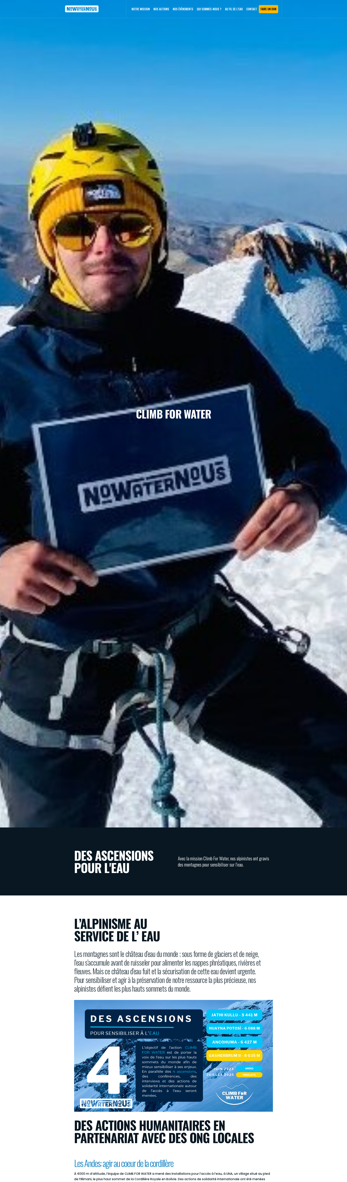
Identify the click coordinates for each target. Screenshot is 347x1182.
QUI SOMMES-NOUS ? (209, 9)
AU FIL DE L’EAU (234, 9)
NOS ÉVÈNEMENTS (183, 9)
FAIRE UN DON (268, 9)
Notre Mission (141, 9)
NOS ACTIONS (161, 9)
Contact (251, 9)
